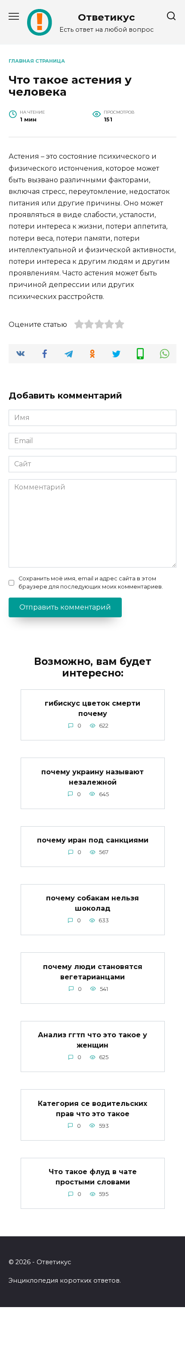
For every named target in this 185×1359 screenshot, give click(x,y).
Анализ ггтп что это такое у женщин (92, 1040)
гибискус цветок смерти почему (92, 708)
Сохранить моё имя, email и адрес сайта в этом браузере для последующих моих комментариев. (90, 582)
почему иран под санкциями (92, 840)
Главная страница (37, 61)
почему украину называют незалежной (92, 776)
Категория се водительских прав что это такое (92, 1108)
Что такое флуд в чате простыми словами (93, 1177)
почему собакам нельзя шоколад (92, 903)
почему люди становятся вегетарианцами (92, 971)
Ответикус (106, 17)
